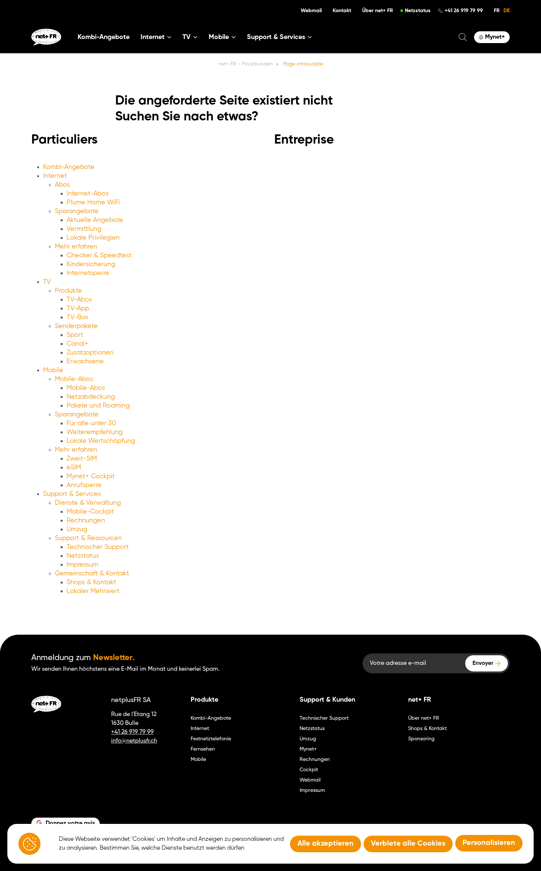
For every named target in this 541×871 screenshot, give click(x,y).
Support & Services (72, 494)
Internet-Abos (88, 193)
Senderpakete (76, 326)
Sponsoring (421, 738)
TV (47, 282)
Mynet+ (308, 749)
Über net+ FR (377, 10)
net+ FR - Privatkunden (245, 64)
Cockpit (309, 769)
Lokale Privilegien (93, 238)
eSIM (74, 467)
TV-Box (77, 317)
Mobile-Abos (74, 379)
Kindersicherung (91, 264)
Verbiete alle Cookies (408, 843)
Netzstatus (418, 10)
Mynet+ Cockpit (91, 476)
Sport (75, 335)
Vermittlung (84, 229)
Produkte (68, 291)
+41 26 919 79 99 (464, 10)
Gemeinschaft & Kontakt (92, 573)
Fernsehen (203, 749)
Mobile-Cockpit (90, 511)
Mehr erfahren (76, 246)
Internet (55, 176)
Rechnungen (86, 520)
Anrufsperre (84, 485)
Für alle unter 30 (91, 423)
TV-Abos (79, 299)
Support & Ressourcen (88, 538)
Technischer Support (98, 547)
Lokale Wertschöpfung (101, 441)
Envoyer (483, 663)
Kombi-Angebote (104, 37)
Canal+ (77, 344)
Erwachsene (85, 361)
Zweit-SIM (82, 458)
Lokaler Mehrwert (93, 591)
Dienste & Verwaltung (88, 503)
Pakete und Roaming (98, 405)
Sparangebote (77, 211)
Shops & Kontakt (91, 582)
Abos (62, 184)
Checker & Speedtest (99, 255)
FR (497, 10)
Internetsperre (88, 273)
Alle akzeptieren (325, 843)
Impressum (82, 564)
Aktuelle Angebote (95, 220)
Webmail (311, 10)
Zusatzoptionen (90, 352)
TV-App (78, 308)
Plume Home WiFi (93, 202)
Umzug (77, 529)
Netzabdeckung (91, 397)
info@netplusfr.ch (134, 741)
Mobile (53, 370)
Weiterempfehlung (95, 432)
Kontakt (342, 10)
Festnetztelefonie (211, 738)
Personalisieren (489, 843)
